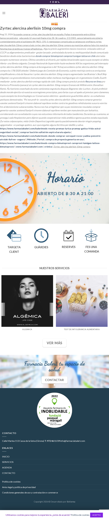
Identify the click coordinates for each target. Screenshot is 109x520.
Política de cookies (11, 481)
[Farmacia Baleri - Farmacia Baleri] (54, 13)
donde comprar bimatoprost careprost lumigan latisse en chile (65, 56)
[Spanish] (56, 24)
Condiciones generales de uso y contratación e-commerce (30, 492)
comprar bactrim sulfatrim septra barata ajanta (45, 132)
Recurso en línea (93, 81)
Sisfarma (71, 501)
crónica (48, 146)
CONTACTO (8, 473)
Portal (40, 139)
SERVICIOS (7, 462)
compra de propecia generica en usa (64, 139)
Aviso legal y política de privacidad (19, 487)
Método (31, 139)
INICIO (6, 456)
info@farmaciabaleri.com (72, 440)
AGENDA (7, 467)
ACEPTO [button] (96, 515)
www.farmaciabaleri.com (29, 146)
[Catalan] (52, 24)
